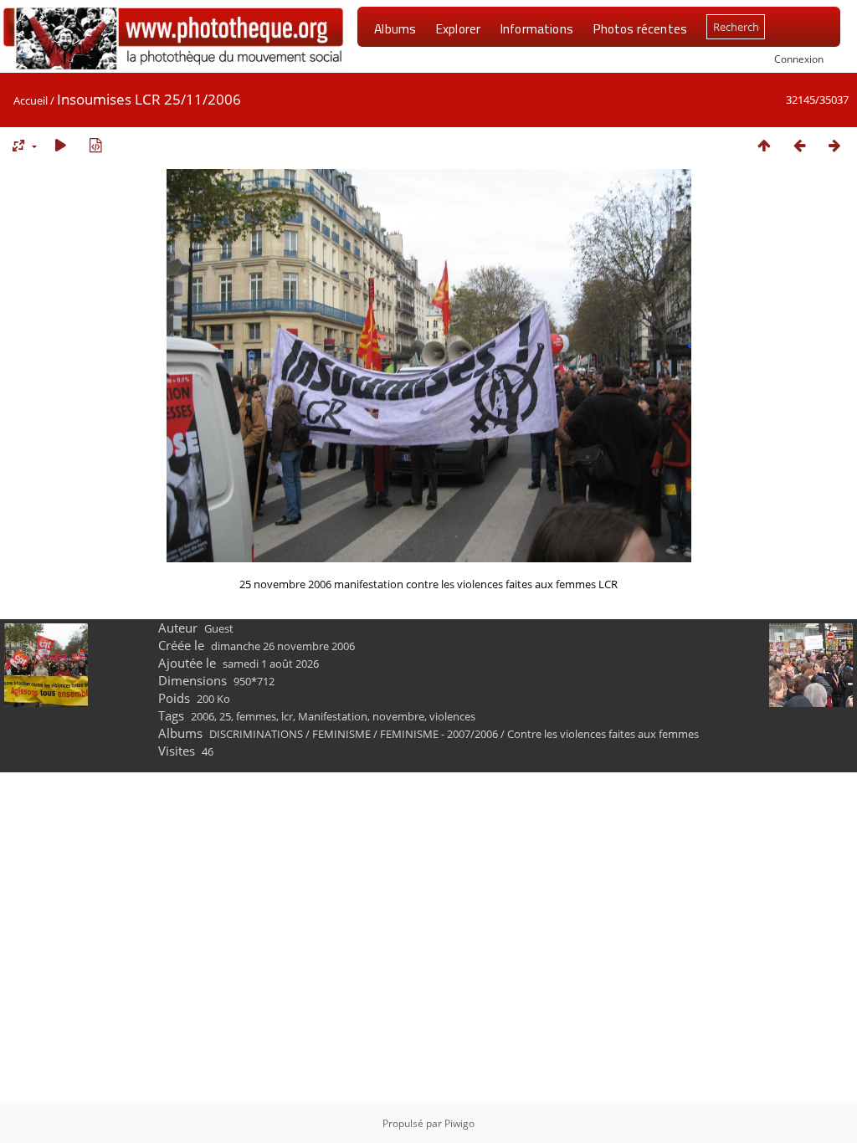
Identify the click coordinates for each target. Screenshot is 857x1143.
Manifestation (332, 716)
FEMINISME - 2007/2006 (439, 733)
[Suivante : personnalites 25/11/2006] (834, 145)
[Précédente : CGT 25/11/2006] (799, 145)
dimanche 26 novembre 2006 (283, 646)
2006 (202, 716)
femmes (256, 716)
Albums (395, 28)
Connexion (799, 58)
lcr (287, 716)
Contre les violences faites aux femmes (603, 733)
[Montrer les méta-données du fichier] (95, 145)
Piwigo (459, 1123)
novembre (398, 716)
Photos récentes (640, 28)
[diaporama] (60, 145)
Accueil (30, 100)
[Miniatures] (764, 145)
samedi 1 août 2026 (271, 663)
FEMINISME (341, 733)
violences (452, 716)
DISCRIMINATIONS (256, 733)
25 (225, 716)
